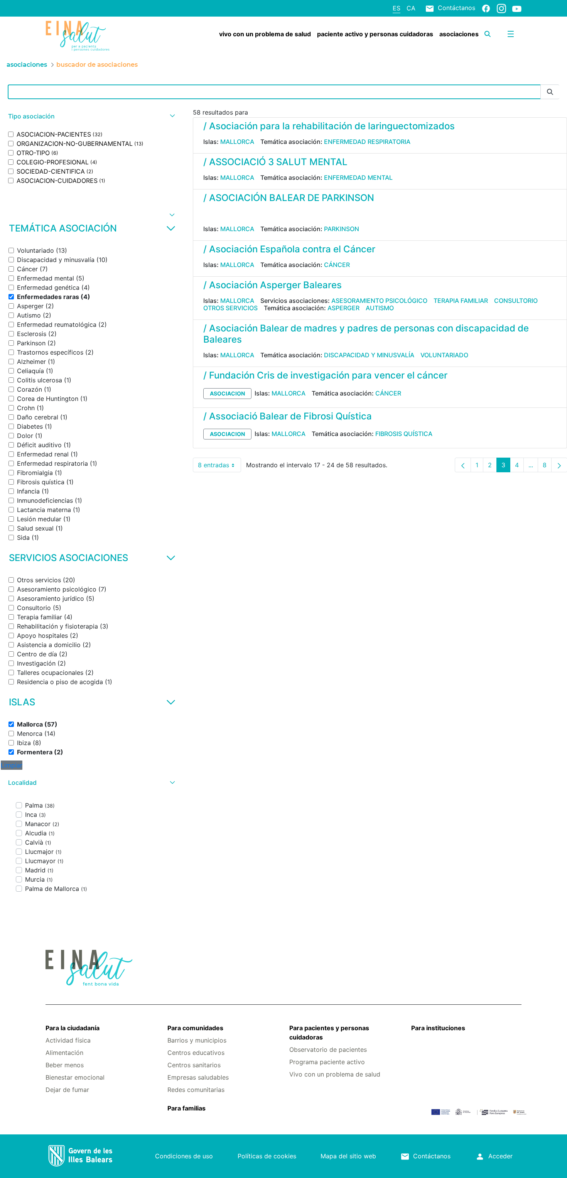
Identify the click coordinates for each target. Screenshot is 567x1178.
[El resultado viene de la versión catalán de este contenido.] (206, 214)
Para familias (186, 1108)
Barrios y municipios (196, 1040)
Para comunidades (195, 1028)
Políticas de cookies (267, 1156)
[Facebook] (486, 8)
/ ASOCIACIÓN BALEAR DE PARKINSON (288, 197)
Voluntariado (444, 355)
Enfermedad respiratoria (367, 141)
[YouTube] (516, 8)
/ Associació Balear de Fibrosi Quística (287, 416)
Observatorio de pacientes (328, 1049)
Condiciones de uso (184, 1156)
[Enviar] (550, 92)
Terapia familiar (461, 300)
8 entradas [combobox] (219, 466)
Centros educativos (195, 1052)
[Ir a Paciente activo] (85, 35)
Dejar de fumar (67, 1089)
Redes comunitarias (195, 1089)
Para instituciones (438, 1028)
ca (411, 8)
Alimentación (64, 1052)
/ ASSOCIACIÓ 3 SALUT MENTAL (275, 161)
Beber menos (65, 1065)
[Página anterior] (463, 465)
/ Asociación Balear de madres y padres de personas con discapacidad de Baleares (366, 334)
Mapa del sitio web (348, 1156)
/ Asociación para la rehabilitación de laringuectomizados (329, 126)
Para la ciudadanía (73, 1028)
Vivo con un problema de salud (334, 1074)
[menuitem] (265, 34)
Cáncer (337, 265)
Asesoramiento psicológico (379, 300)
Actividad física (68, 1040)
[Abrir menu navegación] (510, 34)
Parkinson (341, 229)
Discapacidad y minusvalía (369, 355)
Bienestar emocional (75, 1077)
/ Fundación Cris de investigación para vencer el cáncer (325, 375)
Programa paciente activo (327, 1062)
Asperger (343, 308)
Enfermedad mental (358, 177)
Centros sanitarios (194, 1065)
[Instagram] (501, 8)
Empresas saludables (198, 1077)
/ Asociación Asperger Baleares (272, 285)
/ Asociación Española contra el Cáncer (289, 249)
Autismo (380, 308)
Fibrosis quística (403, 434)
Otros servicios (230, 308)
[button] (90, 116)
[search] (487, 34)
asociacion (227, 393)
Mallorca (237, 141)
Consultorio (516, 300)
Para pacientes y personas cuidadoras (329, 1032)
